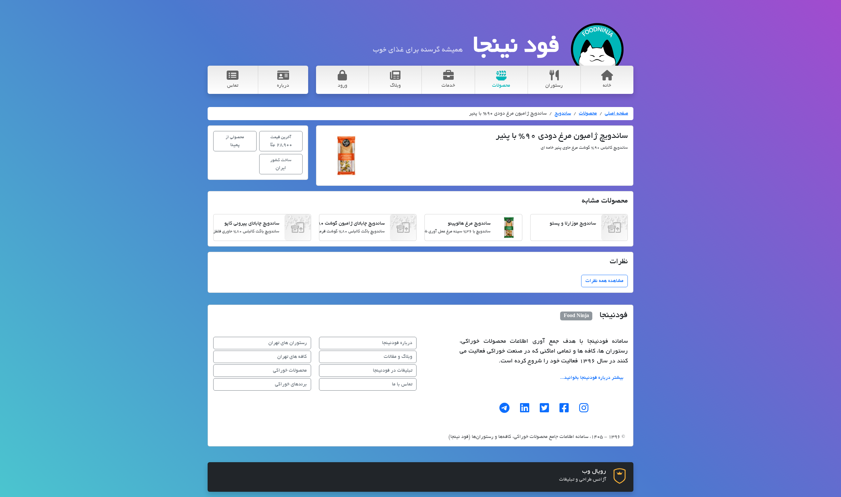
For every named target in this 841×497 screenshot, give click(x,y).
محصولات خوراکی (290, 370)
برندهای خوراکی (291, 384)
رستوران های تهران (287, 343)
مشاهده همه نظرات (604, 281)
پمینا (235, 141)
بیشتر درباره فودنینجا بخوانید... (592, 377)
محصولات (588, 113)
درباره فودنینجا (397, 343)
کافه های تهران (292, 356)
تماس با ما (402, 384)
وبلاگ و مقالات (398, 356)
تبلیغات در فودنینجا (392, 370)
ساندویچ (563, 113)
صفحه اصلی (616, 113)
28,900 (281, 141)
